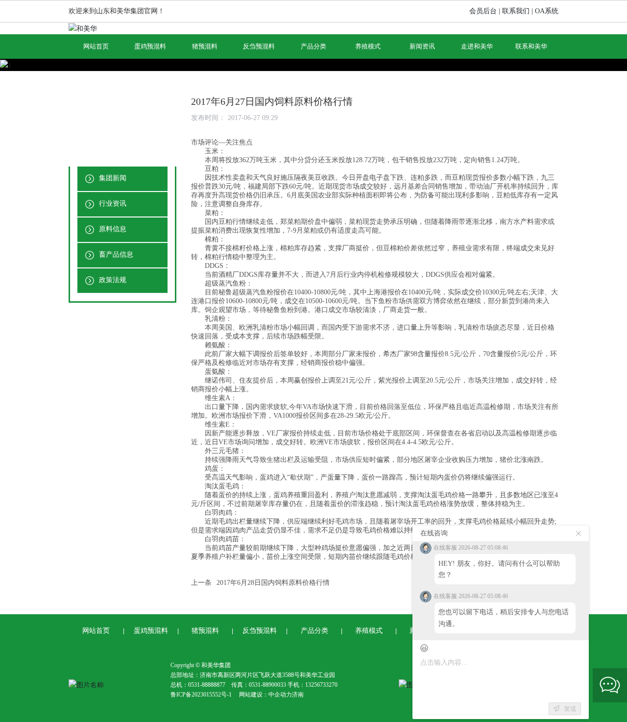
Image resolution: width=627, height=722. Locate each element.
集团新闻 (111, 178)
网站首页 (96, 630)
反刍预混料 (259, 630)
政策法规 (111, 280)
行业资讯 (111, 203)
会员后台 (483, 11)
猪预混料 (205, 630)
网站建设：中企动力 (265, 694)
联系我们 (516, 11)
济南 (298, 694)
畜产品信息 (115, 254)
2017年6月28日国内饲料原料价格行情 (273, 582)
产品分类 (314, 630)
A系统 (549, 11)
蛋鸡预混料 (151, 630)
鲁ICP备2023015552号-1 (201, 695)
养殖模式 (369, 630)
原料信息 (111, 229)
